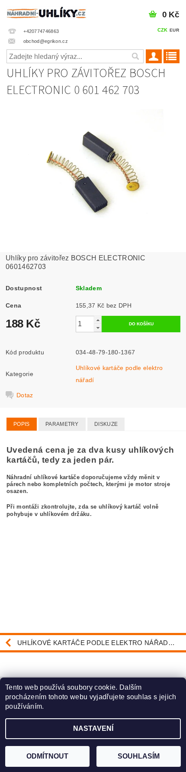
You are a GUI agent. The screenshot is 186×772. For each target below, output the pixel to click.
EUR (174, 30)
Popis (21, 424)
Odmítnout (47, 756)
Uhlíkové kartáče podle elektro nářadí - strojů (101, 642)
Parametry (62, 424)
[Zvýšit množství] (98, 320)
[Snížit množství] (98, 328)
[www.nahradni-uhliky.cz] (46, 11)
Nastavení (93, 728)
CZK (162, 29)
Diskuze (106, 424)
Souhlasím (139, 756)
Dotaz (24, 395)
